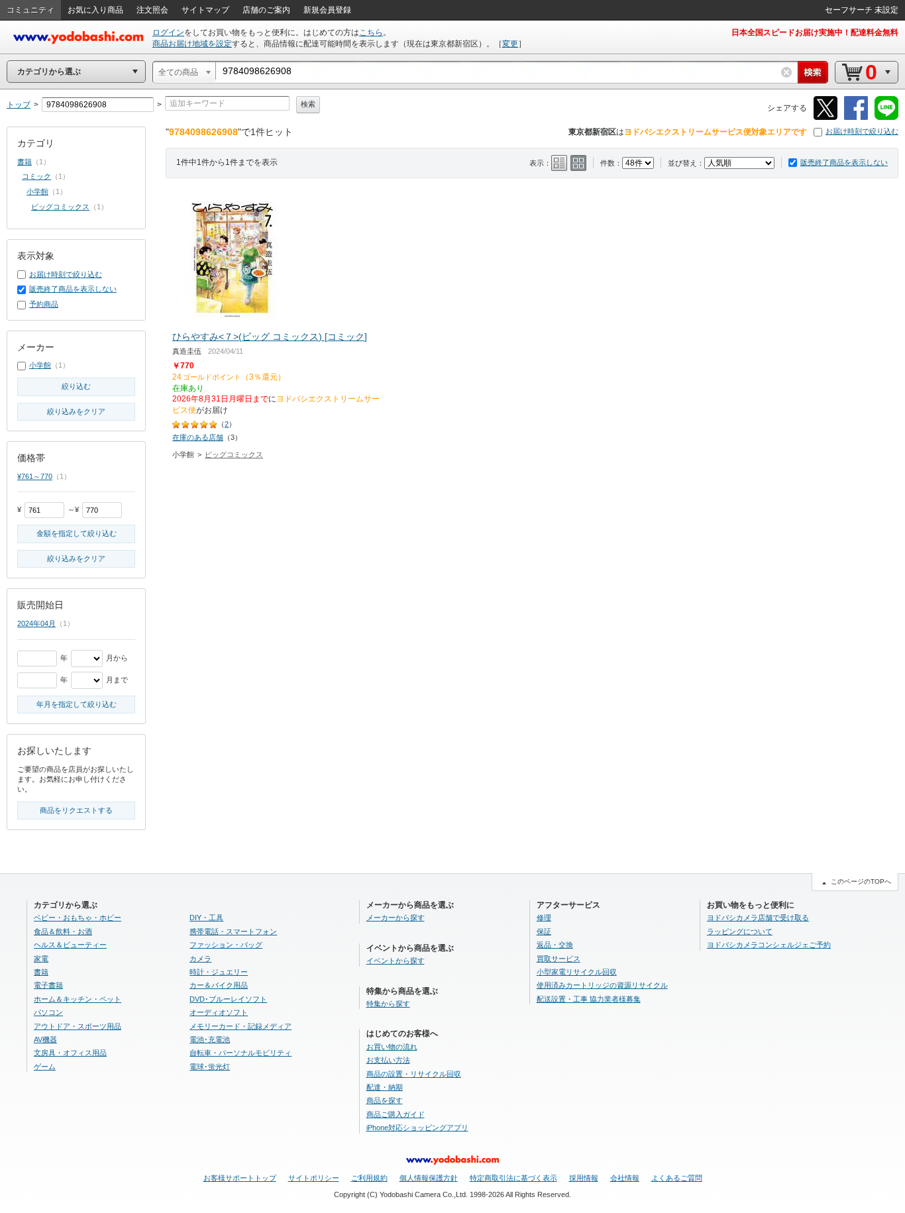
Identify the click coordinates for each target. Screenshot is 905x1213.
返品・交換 (555, 945)
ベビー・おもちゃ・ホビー (77, 918)
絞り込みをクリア (76, 411)
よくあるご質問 (676, 1178)
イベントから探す (395, 961)
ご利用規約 (369, 1178)
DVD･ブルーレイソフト (228, 999)
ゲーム (45, 1067)
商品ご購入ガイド (395, 1114)
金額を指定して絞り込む (76, 533)
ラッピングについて (739, 931)
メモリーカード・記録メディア (240, 1026)
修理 (544, 918)
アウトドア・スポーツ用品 (77, 1026)
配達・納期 (384, 1087)
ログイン (168, 32)
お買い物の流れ (391, 1047)
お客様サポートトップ (239, 1178)
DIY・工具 (206, 918)
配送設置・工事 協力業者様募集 (589, 999)
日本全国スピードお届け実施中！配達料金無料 (814, 32)
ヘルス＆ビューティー (70, 945)
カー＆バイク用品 (218, 985)
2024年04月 (36, 623)
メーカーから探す (395, 918)
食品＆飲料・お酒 (63, 931)
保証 (544, 931)
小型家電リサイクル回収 (577, 972)
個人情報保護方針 (428, 1178)
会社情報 (624, 1178)
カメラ (200, 959)
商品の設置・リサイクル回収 (413, 1074)
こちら (371, 32)
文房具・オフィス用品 (70, 1053)
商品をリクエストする (76, 810)
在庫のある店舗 (197, 437)
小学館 (37, 191)
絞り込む (76, 386)
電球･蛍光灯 (209, 1067)
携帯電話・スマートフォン (233, 931)
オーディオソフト (218, 1012)
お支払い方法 (388, 1060)
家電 (41, 959)
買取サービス (558, 959)
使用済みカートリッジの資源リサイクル (602, 985)
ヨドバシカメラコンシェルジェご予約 (769, 945)
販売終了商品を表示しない (844, 162)
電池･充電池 (209, 1039)
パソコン (48, 1012)
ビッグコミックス (234, 454)
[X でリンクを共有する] (825, 117)
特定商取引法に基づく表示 (513, 1178)
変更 (510, 43)
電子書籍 (48, 985)
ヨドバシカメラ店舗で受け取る (758, 918)
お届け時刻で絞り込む (861, 131)
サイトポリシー (313, 1178)
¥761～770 (34, 476)
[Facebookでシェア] (856, 117)
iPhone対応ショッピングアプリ (417, 1128)
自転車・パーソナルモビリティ (240, 1053)
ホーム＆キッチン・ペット (77, 999)
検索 (308, 104)
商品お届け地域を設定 (192, 43)
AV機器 (45, 1039)
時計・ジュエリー (218, 972)
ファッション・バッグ (225, 945)
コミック (36, 176)
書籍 (24, 162)
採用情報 (583, 1178)
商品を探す (384, 1100)
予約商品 (43, 304)
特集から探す (388, 1004)
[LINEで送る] (886, 117)
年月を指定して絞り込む (76, 704)
